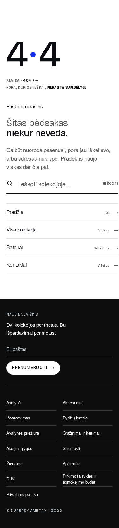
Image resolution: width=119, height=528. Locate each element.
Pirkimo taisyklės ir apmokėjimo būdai (79, 479)
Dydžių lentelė (75, 418)
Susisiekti (71, 448)
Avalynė (13, 402)
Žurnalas (14, 463)
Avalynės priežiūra (22, 433)
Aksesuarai (73, 402)
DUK (10, 479)
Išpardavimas (18, 418)
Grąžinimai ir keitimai (81, 433)
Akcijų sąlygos (19, 448)
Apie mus (71, 463)
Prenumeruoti (33, 367)
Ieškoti (110, 183)
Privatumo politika (22, 494)
